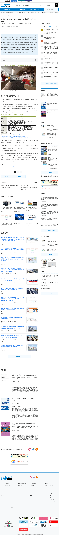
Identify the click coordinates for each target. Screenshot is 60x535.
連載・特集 (3, 12)
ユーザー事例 (33, 510)
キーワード (41, 504)
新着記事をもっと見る (20, 356)
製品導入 (28, 1)
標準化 (12, 502)
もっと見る (50, 172)
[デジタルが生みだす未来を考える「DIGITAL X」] (33, 526)
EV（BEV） (51, 12)
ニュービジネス (22, 504)
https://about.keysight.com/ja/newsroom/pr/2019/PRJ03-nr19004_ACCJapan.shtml (16, 137)
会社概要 (32, 485)
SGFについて (42, 5)
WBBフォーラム (3, 509)
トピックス (32, 502)
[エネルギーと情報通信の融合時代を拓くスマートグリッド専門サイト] (43, 522)
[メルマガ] (29, 449)
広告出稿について (49, 5)
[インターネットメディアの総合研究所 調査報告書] (53, 518)
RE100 (12, 507)
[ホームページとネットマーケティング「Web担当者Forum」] (43, 518)
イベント (32, 498)
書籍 (51, 497)
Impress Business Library (45, 176)
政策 (2, 504)
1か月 (56, 26)
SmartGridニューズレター (54, 501)
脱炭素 (28, 12)
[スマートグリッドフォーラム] (6, 478)
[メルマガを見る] (31, 477)
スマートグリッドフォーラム (6, 5)
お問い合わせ (33, 483)
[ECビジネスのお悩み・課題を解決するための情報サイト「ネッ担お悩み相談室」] (23, 529)
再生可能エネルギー (44, 12)
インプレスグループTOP (49, 485)
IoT (38, 12)
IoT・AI (21, 1)
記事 (51, 495)
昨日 (44, 26)
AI (17, 12)
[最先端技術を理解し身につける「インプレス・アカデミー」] (53, 526)
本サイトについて (6, 483)
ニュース (32, 500)
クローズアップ (33, 504)
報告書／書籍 (18, 5)
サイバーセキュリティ (23, 502)
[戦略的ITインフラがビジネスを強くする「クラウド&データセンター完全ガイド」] (23, 518)
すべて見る (51, 293)
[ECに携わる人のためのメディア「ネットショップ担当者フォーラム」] (53, 522)
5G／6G (2, 500)
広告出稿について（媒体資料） (22, 483)
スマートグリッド (22, 12)
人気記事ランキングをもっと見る (51, 83)
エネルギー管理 (33, 12)
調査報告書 (52, 499)
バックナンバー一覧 (52, 263)
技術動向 (32, 496)
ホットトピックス (42, 502)
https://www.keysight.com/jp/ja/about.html (11, 134)
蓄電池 (12, 504)
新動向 (32, 508)
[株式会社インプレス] (8, 524)
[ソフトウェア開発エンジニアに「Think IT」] (33, 518)
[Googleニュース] (33, 449)
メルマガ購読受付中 (26, 5)
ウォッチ (41, 506)
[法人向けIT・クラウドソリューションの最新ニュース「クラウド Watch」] (23, 522)
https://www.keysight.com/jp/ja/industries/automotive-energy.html (16, 166)
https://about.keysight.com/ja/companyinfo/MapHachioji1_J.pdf (13, 136)
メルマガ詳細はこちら (54, 184)
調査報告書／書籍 (9, 12)
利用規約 (46, 483)
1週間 (50, 26)
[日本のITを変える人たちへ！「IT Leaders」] (33, 522)
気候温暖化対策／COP (23, 507)
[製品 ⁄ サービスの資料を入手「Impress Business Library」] (23, 526)
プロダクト (32, 506)
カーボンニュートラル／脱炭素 (4, 507)
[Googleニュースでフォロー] (34, 477)
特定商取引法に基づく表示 (22, 485)
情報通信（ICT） (3, 502)
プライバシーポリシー (7, 485)
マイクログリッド (4, 498)
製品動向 (41, 496)
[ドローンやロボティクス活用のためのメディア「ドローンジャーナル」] (43, 526)
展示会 (41, 510)
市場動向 (41, 508)
